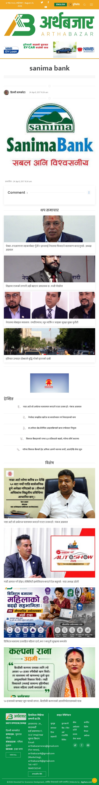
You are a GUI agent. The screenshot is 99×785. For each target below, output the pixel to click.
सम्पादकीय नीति (37, 774)
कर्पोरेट (86, 722)
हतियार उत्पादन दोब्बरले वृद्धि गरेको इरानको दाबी (28, 359)
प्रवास (75, 734)
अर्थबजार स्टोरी (76, 728)
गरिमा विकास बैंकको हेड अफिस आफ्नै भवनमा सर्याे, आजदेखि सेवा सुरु (52, 449)
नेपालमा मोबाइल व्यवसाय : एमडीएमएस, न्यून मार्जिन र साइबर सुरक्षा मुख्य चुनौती (42, 322)
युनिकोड (76, 4)
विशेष (49, 463)
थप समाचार (49, 210)
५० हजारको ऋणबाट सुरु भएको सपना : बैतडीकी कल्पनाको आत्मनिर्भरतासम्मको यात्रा (42, 701)
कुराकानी (65, 723)
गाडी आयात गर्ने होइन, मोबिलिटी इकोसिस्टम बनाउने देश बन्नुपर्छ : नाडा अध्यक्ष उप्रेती (41, 582)
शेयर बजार (77, 738)
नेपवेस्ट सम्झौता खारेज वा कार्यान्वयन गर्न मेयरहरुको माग (52, 417)
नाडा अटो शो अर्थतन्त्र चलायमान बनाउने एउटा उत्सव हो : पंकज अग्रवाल (52, 406)
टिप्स (52, 732)
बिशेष (86, 727)
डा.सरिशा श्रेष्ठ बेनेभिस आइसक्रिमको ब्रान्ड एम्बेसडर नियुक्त (52, 428)
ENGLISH (60, 4)
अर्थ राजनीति (65, 734)
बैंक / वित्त (65, 728)
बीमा (74, 722)
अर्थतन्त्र (86, 735)
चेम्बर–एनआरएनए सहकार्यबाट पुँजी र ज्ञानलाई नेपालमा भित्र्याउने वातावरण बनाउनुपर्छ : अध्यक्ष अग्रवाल (49, 248)
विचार (86, 731)
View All (13, 754)
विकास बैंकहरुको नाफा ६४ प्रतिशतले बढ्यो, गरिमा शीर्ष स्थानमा (52, 438)
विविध (64, 740)
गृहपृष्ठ (53, 723)
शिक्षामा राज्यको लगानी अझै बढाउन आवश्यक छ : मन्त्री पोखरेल (34, 286)
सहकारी (54, 737)
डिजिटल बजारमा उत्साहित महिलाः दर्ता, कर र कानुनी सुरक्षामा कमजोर (35, 641)
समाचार (53, 728)
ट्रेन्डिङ (9, 399)
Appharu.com (86, 782)
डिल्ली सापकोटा (17, 92)
